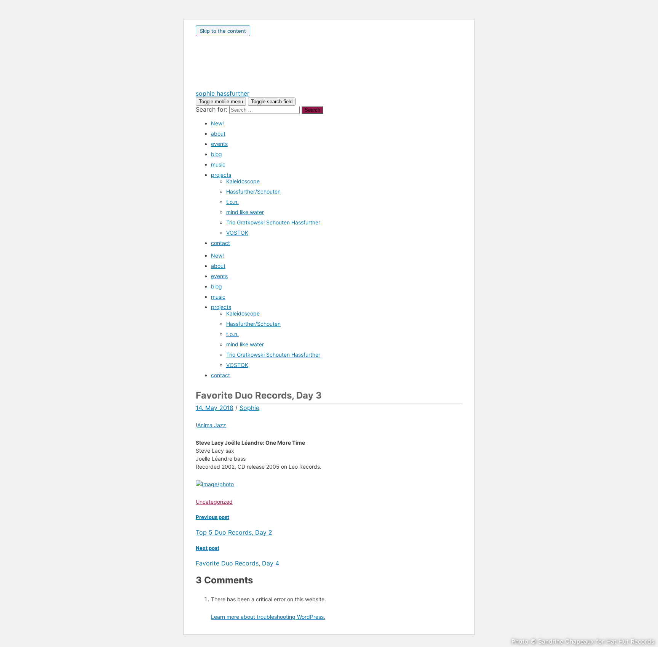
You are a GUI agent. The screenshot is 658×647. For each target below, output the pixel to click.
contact (220, 243)
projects (221, 174)
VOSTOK (237, 232)
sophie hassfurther (222, 93)
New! (217, 123)
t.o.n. (232, 202)
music (218, 164)
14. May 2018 (214, 408)
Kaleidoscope (243, 181)
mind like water (245, 212)
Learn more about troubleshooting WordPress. (268, 616)
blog (216, 154)
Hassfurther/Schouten (253, 191)
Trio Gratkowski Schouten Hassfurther (273, 222)
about (218, 133)
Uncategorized (214, 501)
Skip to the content (223, 31)
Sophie (249, 408)
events (219, 144)
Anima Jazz (211, 425)
